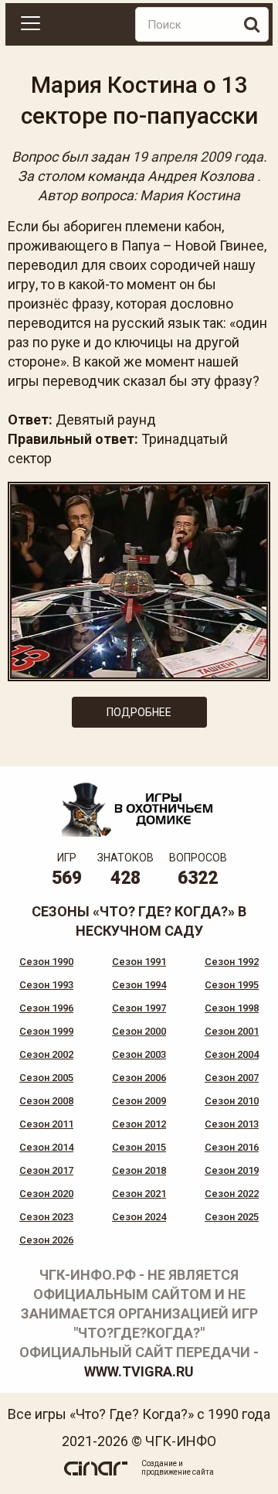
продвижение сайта (177, 1472)
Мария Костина (190, 195)
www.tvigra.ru (139, 1371)
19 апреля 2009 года (197, 156)
